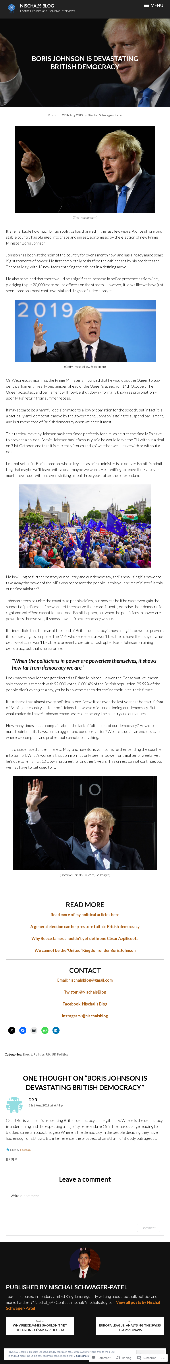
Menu (156, 5)
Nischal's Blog (37, 5)
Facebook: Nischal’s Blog (85, 1004)
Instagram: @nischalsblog (85, 1015)
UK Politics (60, 1054)
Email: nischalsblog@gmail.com (85, 980)
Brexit (27, 1054)
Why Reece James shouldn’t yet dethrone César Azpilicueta (85, 938)
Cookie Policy (82, 1355)
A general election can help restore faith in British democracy (85, 926)
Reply (11, 1159)
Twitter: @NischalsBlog (85, 992)
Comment (149, 1228)
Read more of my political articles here (85, 914)
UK (48, 1054)
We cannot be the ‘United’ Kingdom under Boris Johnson (85, 950)
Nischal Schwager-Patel (104, 115)
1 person (25, 1149)
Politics (39, 1054)
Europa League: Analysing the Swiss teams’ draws (130, 1326)
